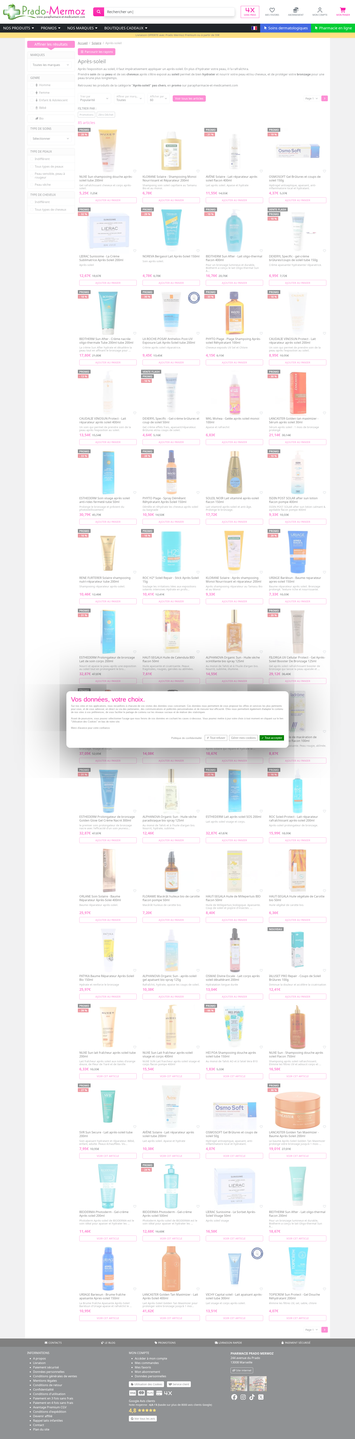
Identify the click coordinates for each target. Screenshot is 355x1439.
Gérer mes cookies (243, 737)
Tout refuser (217, 737)
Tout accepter (273, 737)
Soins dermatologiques (287, 27)
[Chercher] (98, 11)
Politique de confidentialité (186, 737)
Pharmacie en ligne (335, 27)
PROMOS (49, 27)
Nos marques (81, 27)
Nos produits (17, 27)
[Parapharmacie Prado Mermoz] (44, 11)
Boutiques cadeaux (124, 27)
